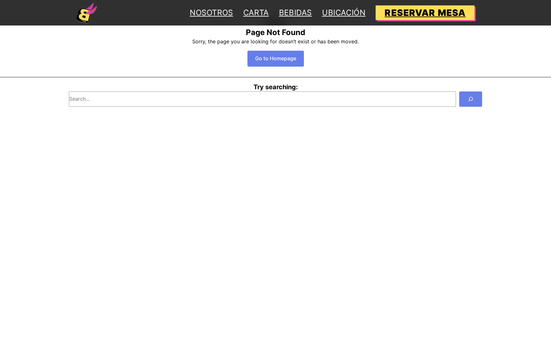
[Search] (470, 99)
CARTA (256, 12)
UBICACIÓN (343, 12)
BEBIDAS (295, 12)
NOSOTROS (211, 12)
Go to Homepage (275, 58)
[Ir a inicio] (87, 13)
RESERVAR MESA (425, 12)
